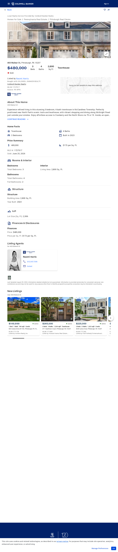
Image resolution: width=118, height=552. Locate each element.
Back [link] (9, 10)
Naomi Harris (22, 78)
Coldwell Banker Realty (16, 84)
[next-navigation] (110, 318)
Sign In (106, 4)
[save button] (104, 9)
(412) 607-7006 (32, 261)
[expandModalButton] (106, 54)
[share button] (108, 9)
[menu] (9, 3)
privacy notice (62, 541)
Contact (29, 266)
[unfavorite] (37, 300)
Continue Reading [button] (16, 119)
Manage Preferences (100, 548)
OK (113, 548)
